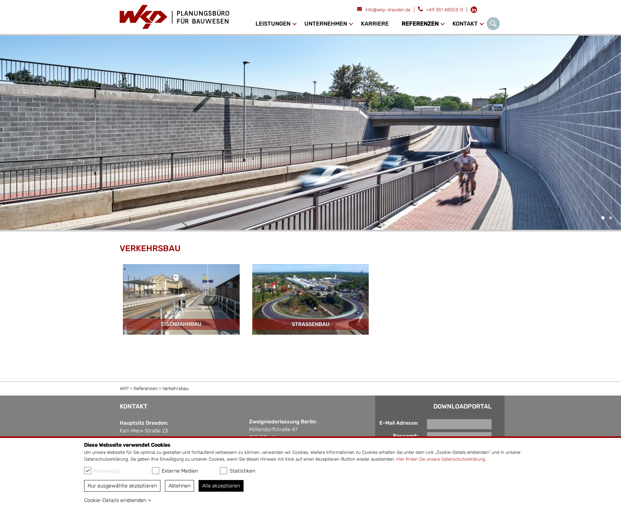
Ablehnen (180, 486)
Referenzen (420, 23)
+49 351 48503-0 (444, 10)
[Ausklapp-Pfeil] (294, 23)
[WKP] (175, 17)
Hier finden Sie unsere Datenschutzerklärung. (441, 459)
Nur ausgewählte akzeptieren (122, 486)
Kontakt (465, 23)
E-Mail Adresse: (398, 423)
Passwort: (405, 436)
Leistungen (273, 23)
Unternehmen (325, 23)
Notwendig (106, 471)
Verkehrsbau (175, 388)
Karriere (375, 23)
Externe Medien (180, 471)
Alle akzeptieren (221, 486)
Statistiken (242, 471)
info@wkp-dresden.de (387, 10)
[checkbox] (87, 470)
